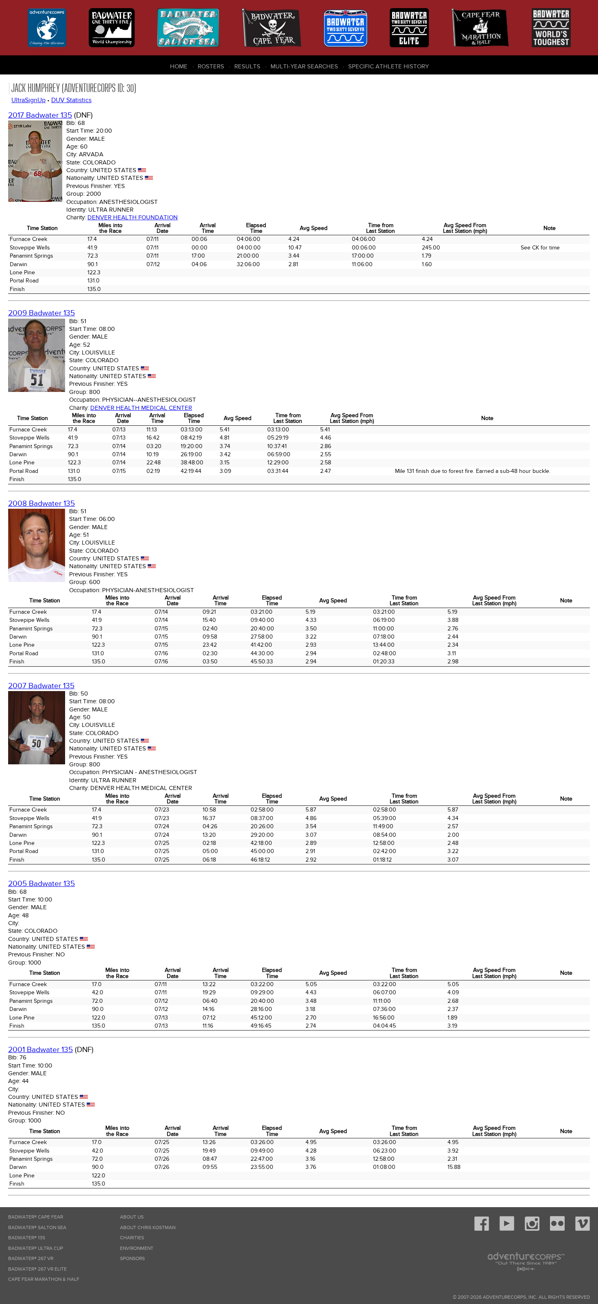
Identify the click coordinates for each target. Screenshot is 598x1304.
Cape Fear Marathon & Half (43, 1279)
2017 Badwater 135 (40, 115)
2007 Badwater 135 (41, 686)
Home (179, 66)
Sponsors (132, 1258)
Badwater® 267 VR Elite (37, 1269)
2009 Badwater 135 (41, 313)
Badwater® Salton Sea (37, 1227)
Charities (132, 1238)
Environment (136, 1248)
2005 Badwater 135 (41, 883)
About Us (132, 1217)
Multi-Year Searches (304, 66)
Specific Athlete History (388, 66)
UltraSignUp (28, 100)
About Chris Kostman (147, 1227)
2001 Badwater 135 (40, 1050)
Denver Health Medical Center (141, 407)
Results (247, 66)
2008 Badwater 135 (41, 503)
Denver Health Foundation (132, 217)
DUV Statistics (71, 100)
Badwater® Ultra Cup (35, 1248)
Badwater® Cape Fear (35, 1217)
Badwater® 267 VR (30, 1258)
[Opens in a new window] (481, 1229)
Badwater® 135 (26, 1238)
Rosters (211, 66)
